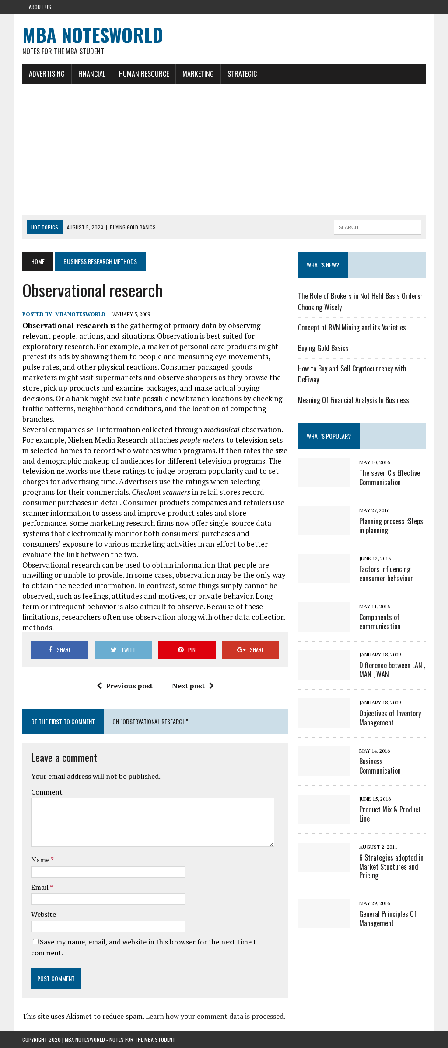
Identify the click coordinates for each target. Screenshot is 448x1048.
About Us (40, 6)
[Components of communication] (324, 625)
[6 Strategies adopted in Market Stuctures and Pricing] (324, 866)
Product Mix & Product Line (390, 814)
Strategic (242, 74)
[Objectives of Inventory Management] (324, 721)
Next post (188, 686)
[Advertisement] (224, 150)
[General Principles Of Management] (324, 922)
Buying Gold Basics (323, 348)
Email (40, 887)
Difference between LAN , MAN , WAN (392, 670)
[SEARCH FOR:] (377, 226)
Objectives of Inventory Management (390, 718)
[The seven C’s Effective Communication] (324, 481)
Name (41, 859)
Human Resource (144, 74)
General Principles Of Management (387, 918)
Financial (91, 74)
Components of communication (379, 622)
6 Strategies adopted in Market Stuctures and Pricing (391, 866)
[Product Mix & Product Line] (324, 817)
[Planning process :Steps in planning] (324, 529)
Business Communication (380, 766)
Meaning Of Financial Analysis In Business (353, 400)
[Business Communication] (324, 769)
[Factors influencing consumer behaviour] (324, 577)
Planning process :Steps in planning (391, 525)
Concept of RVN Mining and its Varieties (352, 327)
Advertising (47, 74)
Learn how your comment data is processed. (215, 1016)
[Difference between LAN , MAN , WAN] (324, 673)
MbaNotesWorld (80, 314)
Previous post (129, 686)
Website (43, 914)
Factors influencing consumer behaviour (386, 573)
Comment (47, 792)
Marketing (198, 74)
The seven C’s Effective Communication (389, 477)
